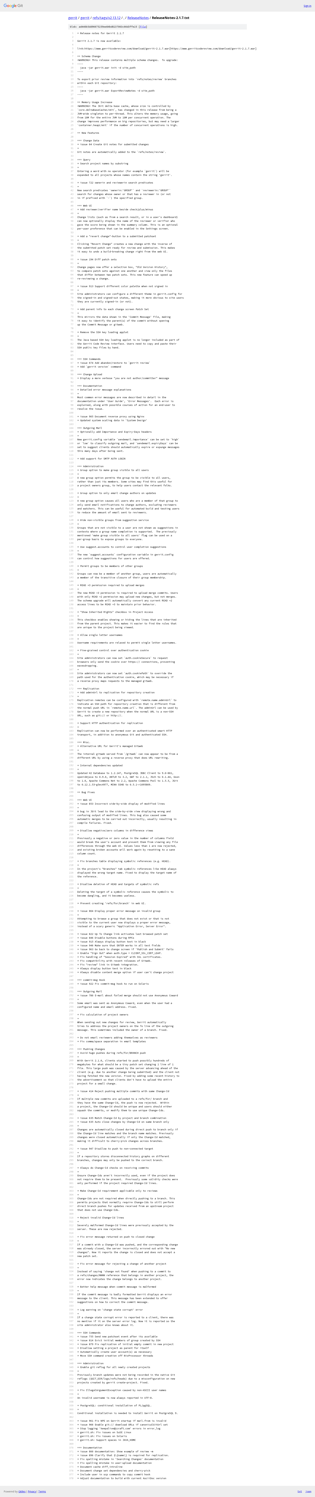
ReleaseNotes (138, 18)
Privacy (32, 1491)
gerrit (72, 18)
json (308, 1491)
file (143, 26)
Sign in (307, 5)
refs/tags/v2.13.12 (106, 18)
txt (300, 1491)
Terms (42, 1491)
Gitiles (22, 1491)
